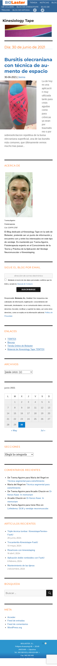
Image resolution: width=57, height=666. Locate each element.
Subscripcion (18, 661)
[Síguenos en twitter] (42, 10)
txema (22, 77)
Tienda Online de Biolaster (20, 345)
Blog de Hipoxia (21, 10)
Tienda (33, 2)
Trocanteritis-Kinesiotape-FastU (22, 542)
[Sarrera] (15, 2)
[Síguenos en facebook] (35, 10)
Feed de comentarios (17, 624)
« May (14, 430)
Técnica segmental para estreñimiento (25, 481)
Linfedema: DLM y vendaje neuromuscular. (28, 508)
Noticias (44, 2)
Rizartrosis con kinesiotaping (21, 550)
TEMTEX (11, 339)
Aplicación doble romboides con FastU (25, 557)
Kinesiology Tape (18, 21)
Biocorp (11, 342)
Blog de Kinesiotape (27, 7)
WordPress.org (14, 627)
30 (22, 424)
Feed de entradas (16, 620)
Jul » (43, 430)
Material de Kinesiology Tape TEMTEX (25, 349)
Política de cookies (28, 664)
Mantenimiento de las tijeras (21, 565)
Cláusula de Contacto (25, 284)
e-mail (28, 661)
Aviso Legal (36, 661)
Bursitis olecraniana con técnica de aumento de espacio (28, 65)
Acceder (11, 617)
